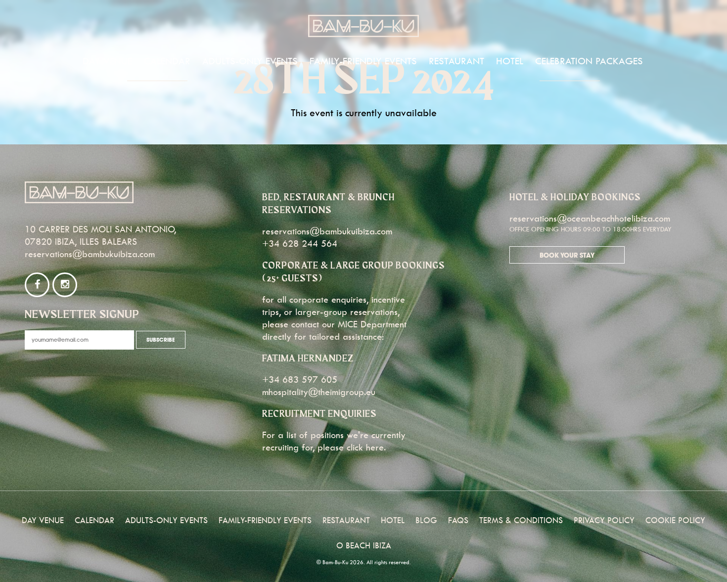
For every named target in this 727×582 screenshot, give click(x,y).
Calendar (167, 61)
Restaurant (456, 61)
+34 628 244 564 (299, 243)
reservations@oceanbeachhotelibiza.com (589, 218)
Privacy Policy (604, 520)
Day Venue (107, 61)
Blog (426, 520)
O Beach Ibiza (363, 545)
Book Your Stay (567, 256)
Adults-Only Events (250, 61)
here (375, 447)
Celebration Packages (589, 61)
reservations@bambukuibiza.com (90, 254)
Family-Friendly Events (363, 61)
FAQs (458, 520)
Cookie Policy (675, 520)
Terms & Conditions (521, 520)
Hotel (509, 61)
